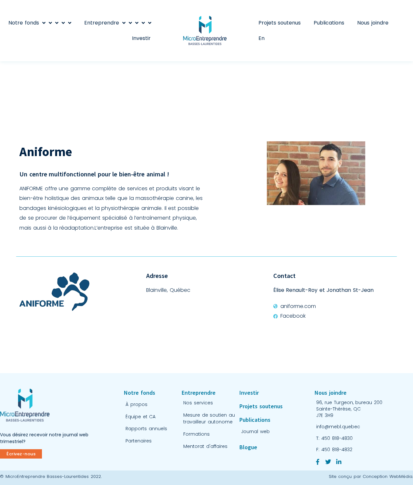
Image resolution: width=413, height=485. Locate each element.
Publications (329, 22)
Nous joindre (372, 22)
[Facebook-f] (317, 462)
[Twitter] (328, 462)
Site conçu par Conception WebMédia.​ (371, 476)
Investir (141, 38)
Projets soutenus (279, 22)
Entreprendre (101, 22)
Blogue (248, 447)
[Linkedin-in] (339, 462)
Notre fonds (23, 22)
